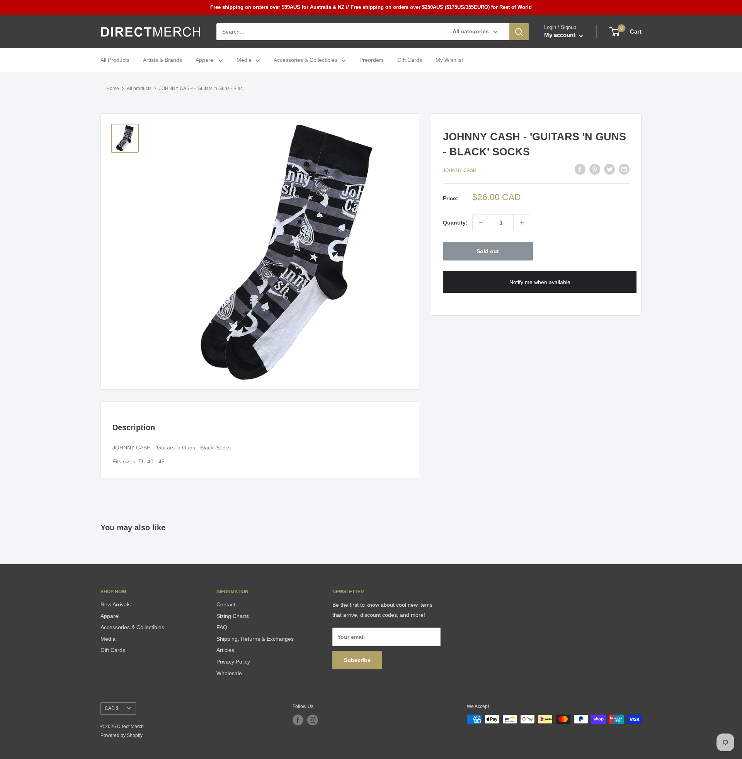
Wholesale (229, 673)
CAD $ (112, 708)
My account (560, 35)
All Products (114, 60)
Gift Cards (409, 60)
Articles (225, 650)
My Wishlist (449, 60)
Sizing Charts (232, 616)
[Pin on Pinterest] (594, 169)
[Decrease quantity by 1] (481, 222)
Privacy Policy (233, 662)
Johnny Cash (460, 170)
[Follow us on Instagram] (312, 720)
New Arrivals (115, 604)
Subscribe (357, 660)
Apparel (205, 60)
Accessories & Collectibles (305, 60)
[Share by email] (624, 169)
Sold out (488, 251)
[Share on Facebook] (580, 169)
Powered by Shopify (121, 735)
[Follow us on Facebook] (298, 720)
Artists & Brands (162, 60)
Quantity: (455, 223)
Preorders (371, 60)
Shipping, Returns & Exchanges (255, 639)
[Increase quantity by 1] (522, 222)
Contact (225, 604)
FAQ (221, 627)
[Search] (519, 31)
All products (139, 88)
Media (244, 60)
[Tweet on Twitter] (609, 169)
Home (112, 88)
